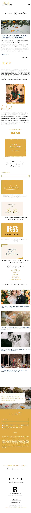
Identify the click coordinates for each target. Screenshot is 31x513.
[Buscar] (28, 176)
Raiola (9, 75)
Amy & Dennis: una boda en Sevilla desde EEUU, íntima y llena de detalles (15, 307)
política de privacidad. (22, 425)
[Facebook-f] (12, 133)
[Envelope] (21, 479)
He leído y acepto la (16, 425)
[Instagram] (14, 133)
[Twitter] (19, 133)
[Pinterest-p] (17, 133)
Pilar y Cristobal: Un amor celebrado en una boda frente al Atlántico (15, 350)
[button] (29, 3)
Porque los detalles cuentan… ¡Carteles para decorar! (15, 37)
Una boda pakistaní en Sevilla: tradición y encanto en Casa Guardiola (14, 371)
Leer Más (5, 54)
